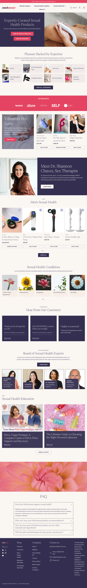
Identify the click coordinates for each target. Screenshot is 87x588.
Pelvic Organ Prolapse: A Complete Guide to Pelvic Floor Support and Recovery (21, 438)
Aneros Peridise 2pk (72, 237)
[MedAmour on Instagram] (6, 553)
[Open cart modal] (84, 7)
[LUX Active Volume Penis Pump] (33, 220)
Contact (34, 558)
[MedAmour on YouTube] (3, 556)
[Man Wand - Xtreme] (54, 220)
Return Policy (36, 564)
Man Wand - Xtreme (51, 237)
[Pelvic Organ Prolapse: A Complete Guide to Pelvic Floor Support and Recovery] (22, 417)
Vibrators (19, 546)
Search (34, 546)
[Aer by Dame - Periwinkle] (44, 124)
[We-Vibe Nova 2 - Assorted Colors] (60, 124)
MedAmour (14, 583)
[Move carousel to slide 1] (42, 250)
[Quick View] (49, 116)
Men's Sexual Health (19, 555)
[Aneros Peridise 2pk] (75, 220)
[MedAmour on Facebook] (3, 550)
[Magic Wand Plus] (77, 124)
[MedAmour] (9, 8)
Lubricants (20, 550)
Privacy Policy (36, 561)
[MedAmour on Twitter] (6, 550)
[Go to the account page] (79, 7)
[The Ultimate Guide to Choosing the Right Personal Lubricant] (64, 417)
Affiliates (34, 550)
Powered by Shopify (24, 583)
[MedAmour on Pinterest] (3, 553)
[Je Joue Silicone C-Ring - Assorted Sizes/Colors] (12, 220)
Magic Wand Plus (76, 138)
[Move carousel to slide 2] (43, 250)
